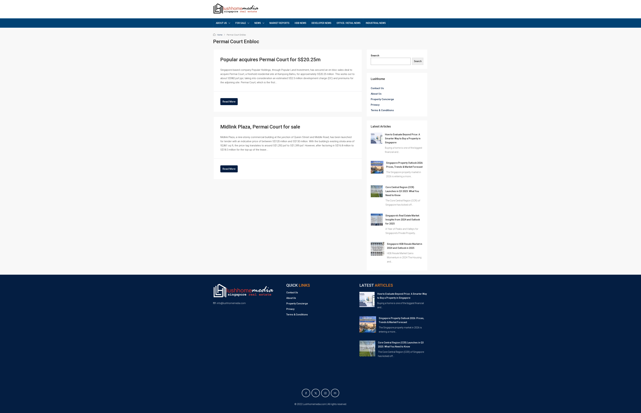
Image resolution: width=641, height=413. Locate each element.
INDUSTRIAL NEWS (376, 23)
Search (375, 55)
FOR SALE (240, 23)
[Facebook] (306, 393)
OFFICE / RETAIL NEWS (349, 23)
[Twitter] (315, 393)
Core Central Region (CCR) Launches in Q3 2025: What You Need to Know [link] (402, 191)
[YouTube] (335, 393)
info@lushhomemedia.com (231, 303)
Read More (229, 101)
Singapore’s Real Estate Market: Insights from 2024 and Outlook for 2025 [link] (402, 219)
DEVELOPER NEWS (321, 23)
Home (219, 35)
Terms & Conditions (382, 110)
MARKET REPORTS (279, 23)
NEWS (257, 23)
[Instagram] (325, 393)
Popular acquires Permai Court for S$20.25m (270, 59)
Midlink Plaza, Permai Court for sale (260, 127)
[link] (376, 138)
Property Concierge (382, 99)
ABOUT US (221, 23)
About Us (376, 93)
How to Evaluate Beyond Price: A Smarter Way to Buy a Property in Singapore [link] (402, 138)
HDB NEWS (300, 23)
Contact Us (377, 88)
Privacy (375, 104)
